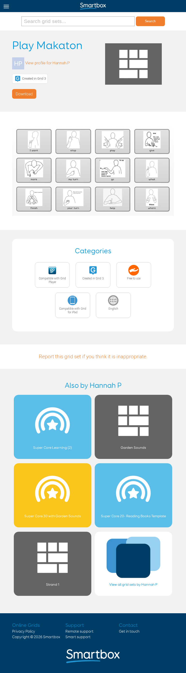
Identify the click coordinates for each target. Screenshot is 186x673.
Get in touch (129, 631)
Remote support (79, 631)
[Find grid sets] (78, 21)
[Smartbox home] (93, 5)
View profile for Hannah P (47, 62)
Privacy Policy (23, 631)
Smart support (78, 637)
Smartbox (51, 637)
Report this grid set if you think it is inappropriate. (93, 356)
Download (24, 94)
